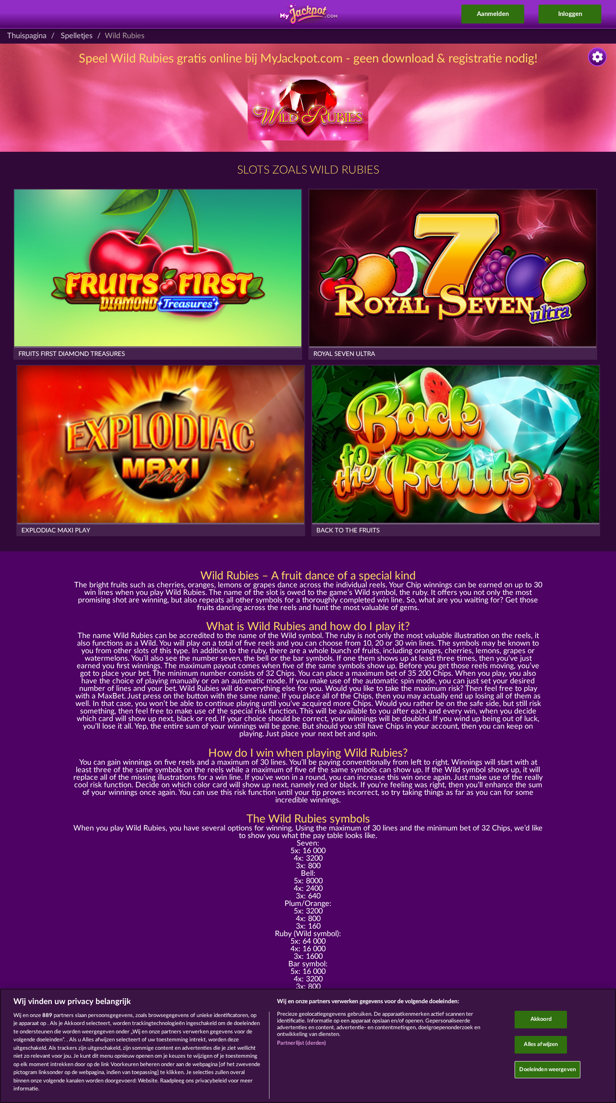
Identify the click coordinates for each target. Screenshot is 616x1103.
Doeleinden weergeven (547, 1069)
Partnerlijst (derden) (301, 1043)
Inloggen (570, 14)
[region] (308, 1046)
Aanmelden (493, 14)
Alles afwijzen (541, 1044)
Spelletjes (77, 36)
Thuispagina (27, 36)
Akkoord (541, 1020)
